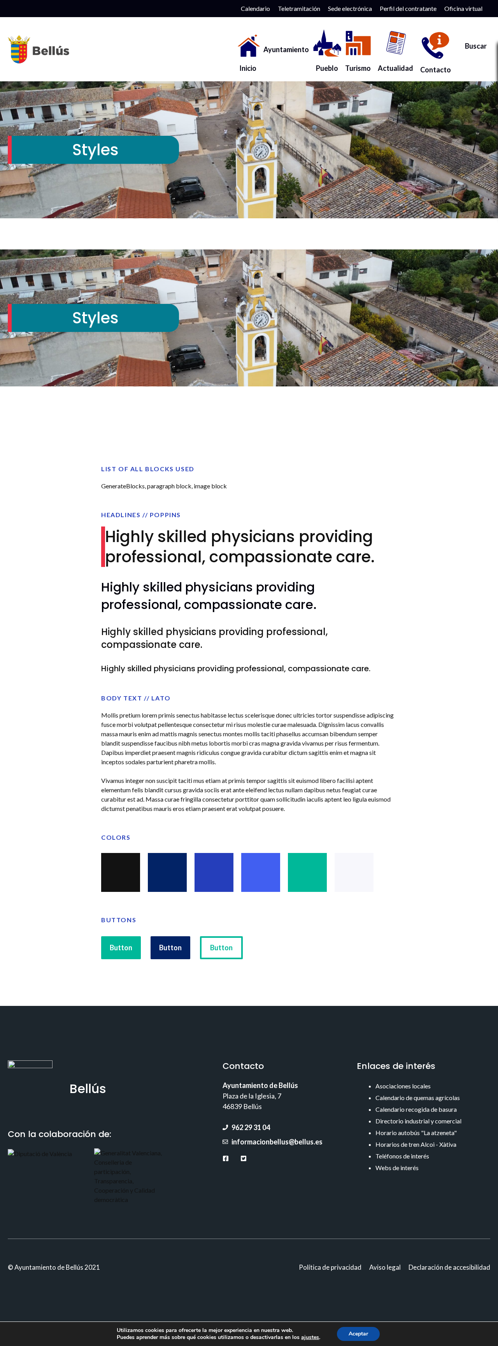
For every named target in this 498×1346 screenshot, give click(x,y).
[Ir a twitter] (243, 1158)
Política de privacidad (330, 1267)
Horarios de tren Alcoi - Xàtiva (415, 1144)
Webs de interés (397, 1167)
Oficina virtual (463, 8)
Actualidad (395, 66)
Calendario (255, 8)
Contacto (435, 67)
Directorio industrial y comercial (418, 1121)
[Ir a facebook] (226, 1158)
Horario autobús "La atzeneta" (416, 1132)
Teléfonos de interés (402, 1156)
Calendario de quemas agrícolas (417, 1097)
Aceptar (358, 1333)
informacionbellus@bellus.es (277, 1141)
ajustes (310, 1337)
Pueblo (327, 66)
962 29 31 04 (250, 1127)
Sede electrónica (350, 8)
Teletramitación (299, 8)
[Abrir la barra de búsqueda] (472, 49)
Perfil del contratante (408, 8)
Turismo (358, 66)
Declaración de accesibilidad (449, 1267)
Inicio (247, 66)
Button (121, 947)
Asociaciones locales (403, 1086)
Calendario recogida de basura (416, 1109)
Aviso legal (385, 1267)
